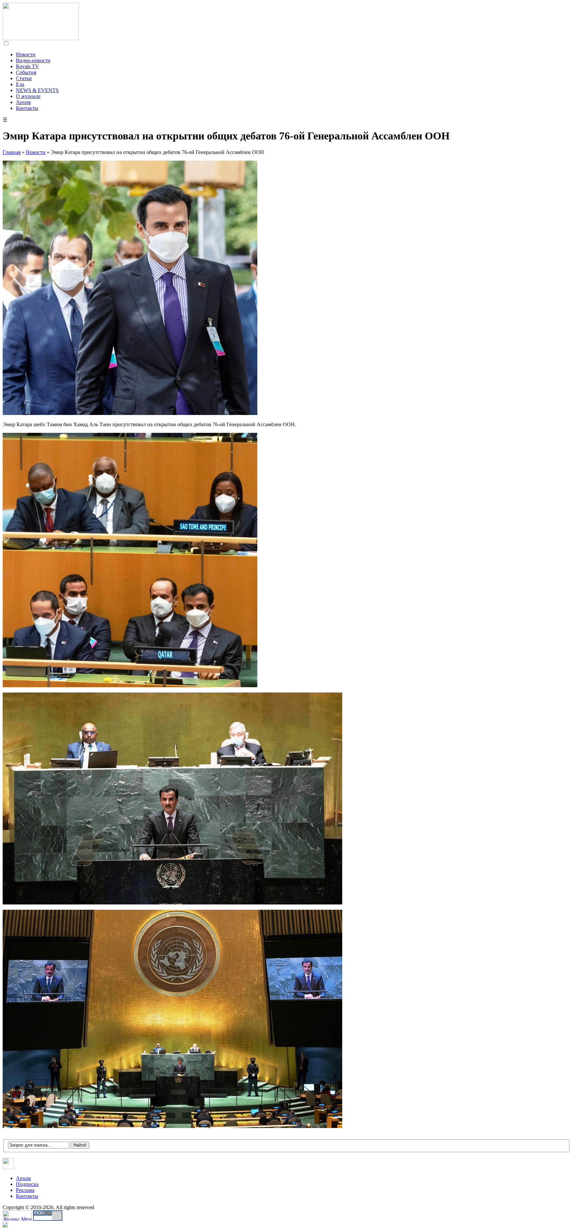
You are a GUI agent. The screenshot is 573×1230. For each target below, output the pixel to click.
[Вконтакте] (8, 1167)
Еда (20, 84)
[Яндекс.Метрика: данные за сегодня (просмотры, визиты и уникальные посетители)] (17, 1215)
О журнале (28, 96)
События (26, 72)
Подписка (27, 1184)
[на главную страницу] (41, 38)
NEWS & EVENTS (37, 90)
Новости (25, 54)
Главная (12, 152)
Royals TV (27, 66)
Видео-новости (33, 60)
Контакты (27, 108)
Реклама (25, 1190)
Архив (23, 102)
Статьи (24, 78)
